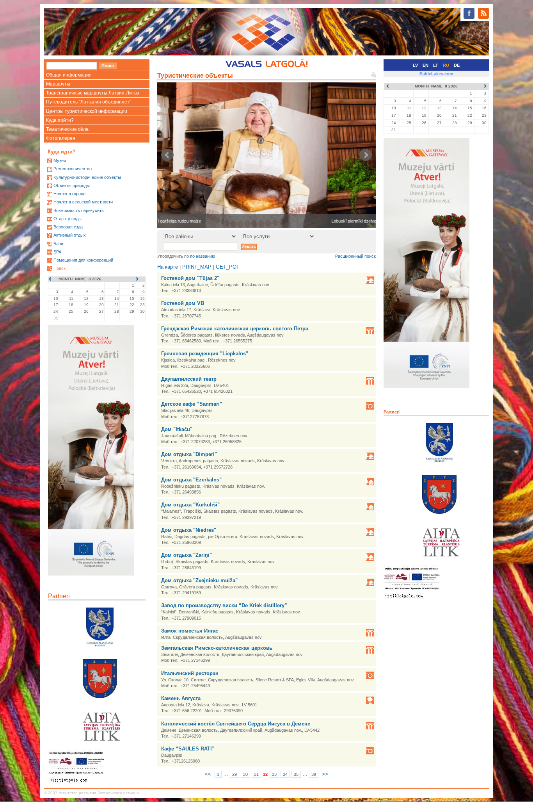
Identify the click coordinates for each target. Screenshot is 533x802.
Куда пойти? (60, 120)
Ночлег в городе (69, 193)
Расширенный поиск (355, 256)
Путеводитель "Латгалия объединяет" (88, 102)
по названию (202, 256)
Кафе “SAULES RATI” (188, 749)
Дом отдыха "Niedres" (188, 530)
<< (208, 774)
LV (415, 65)
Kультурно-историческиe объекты (87, 177)
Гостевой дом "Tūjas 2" (190, 278)
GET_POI (227, 267)
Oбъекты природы (71, 185)
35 (296, 774)
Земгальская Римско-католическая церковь (216, 648)
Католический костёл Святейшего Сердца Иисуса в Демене (235, 724)
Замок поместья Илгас (189, 631)
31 (256, 774)
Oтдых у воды (67, 218)
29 (234, 774)
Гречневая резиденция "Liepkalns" (204, 353)
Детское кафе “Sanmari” (191, 404)
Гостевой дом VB (182, 303)
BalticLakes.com (436, 73)
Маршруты (58, 84)
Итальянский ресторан (190, 673)
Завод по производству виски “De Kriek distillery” (224, 605)
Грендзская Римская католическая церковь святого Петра (234, 328)
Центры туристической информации (86, 111)
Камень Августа (181, 698)
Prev (167, 155)
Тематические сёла (67, 129)
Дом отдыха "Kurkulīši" (190, 505)
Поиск (59, 268)
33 (274, 774)
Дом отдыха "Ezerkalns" (191, 480)
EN (425, 65)
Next (365, 155)
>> (325, 774)
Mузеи (59, 160)
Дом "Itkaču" (176, 429)
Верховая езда (68, 227)
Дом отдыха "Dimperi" (189, 454)
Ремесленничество (72, 168)
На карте (167, 267)
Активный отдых (69, 235)
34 (285, 774)
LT (435, 65)
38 (313, 774)
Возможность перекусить (78, 210)
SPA (57, 252)
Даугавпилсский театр (189, 379)
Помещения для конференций (83, 260)
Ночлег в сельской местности (83, 202)
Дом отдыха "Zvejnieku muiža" (199, 580)
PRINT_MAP (196, 267)
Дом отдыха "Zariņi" (186, 555)
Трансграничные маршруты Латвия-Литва (92, 93)
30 (245, 774)
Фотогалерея (60, 138)
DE (457, 65)
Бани (58, 243)
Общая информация (69, 75)
